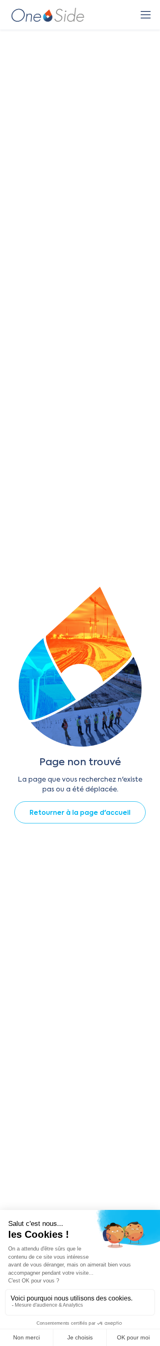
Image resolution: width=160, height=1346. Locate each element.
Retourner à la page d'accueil (80, 813)
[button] (144, 15)
